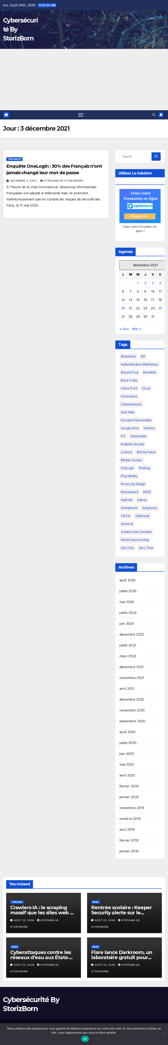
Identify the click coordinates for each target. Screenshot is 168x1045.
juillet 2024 (128, 613)
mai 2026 (126, 602)
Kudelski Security (132, 444)
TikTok (125, 516)
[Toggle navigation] (81, 115)
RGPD (147, 492)
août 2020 (127, 732)
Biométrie (149, 372)
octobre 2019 (130, 819)
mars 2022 (127, 656)
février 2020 (129, 786)
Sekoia (142, 500)
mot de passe (146, 452)
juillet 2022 (127, 645)
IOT (123, 436)
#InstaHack (128, 356)
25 (160, 308)
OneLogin (127, 468)
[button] (154, 115)
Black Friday (129, 380)
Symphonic (149, 508)
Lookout (126, 452)
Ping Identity (129, 476)
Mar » (136, 329)
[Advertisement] (84, 79)
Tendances (14, 159)
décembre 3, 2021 (23, 180)
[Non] (163, 1034)
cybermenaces (131, 404)
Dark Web (127, 412)
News (95, 902)
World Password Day (135, 540)
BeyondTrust (129, 372)
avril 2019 (127, 829)
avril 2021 (127, 689)
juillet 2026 (127, 591)
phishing (144, 468)
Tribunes (17, 902)
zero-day (127, 547)
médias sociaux (131, 460)
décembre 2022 (131, 634)
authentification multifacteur (139, 364)
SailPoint (126, 500)
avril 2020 (127, 775)
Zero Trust (146, 547)
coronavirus (129, 396)
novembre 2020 (132, 710)
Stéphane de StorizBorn (63, 180)
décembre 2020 (131, 699)
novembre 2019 (131, 808)
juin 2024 (126, 623)
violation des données (136, 532)
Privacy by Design (133, 484)
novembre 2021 (131, 678)
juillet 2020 (127, 743)
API (143, 356)
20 (123, 308)
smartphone (129, 508)
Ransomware (129, 492)
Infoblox (149, 428)
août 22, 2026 (24, 920)
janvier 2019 (128, 851)
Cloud (146, 388)
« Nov (124, 329)
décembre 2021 (131, 667)
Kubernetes (138, 436)
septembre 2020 (132, 721)
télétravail (142, 516)
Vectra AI (127, 524)
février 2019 (128, 840)
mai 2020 (126, 764)
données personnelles (136, 420)
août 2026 (127, 580)
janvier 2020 (129, 797)
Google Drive (130, 428)
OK (85, 1039)
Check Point (129, 388)
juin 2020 (126, 754)
